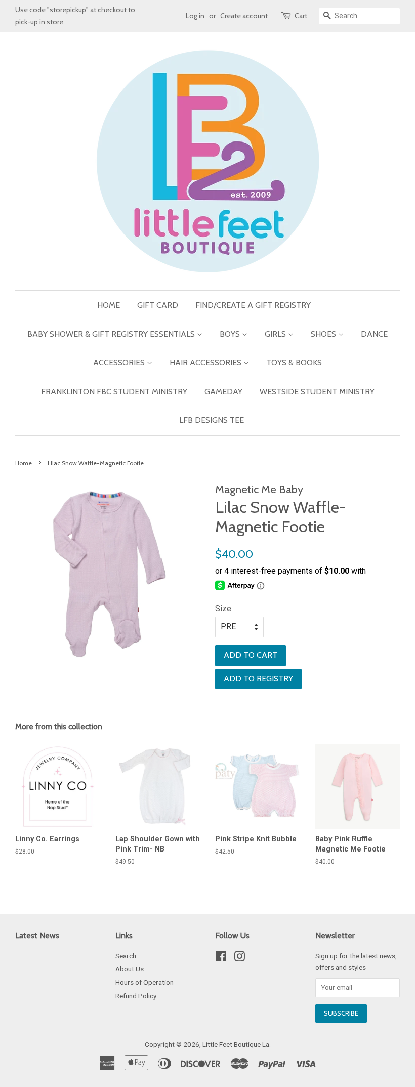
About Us (129, 969)
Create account (244, 15)
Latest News (37, 935)
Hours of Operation (144, 982)
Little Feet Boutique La (235, 1044)
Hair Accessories (206, 362)
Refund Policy (135, 995)
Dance (374, 334)
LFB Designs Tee (211, 420)
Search (125, 956)
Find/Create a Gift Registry (253, 305)
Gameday (223, 391)
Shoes (324, 334)
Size (223, 608)
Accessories (120, 362)
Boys (231, 334)
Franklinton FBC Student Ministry (114, 391)
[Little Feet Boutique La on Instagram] (239, 958)
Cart (301, 15)
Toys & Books (294, 362)
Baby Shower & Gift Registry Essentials (112, 334)
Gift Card (157, 305)
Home (108, 305)
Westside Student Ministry (317, 391)
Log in (195, 15)
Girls (276, 334)
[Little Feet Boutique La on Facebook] (221, 958)
